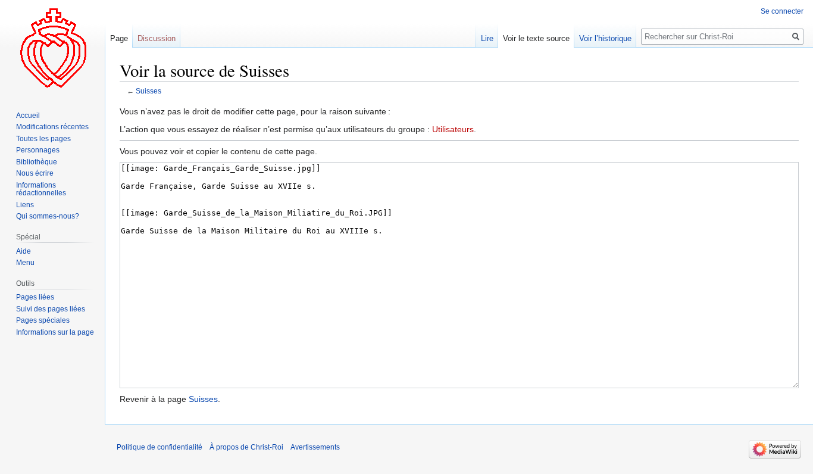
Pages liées (35, 297)
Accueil (28, 115)
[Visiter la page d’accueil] (52, 47)
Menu (25, 262)
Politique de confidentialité (159, 447)
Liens (25, 205)
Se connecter (782, 11)
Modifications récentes (52, 127)
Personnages (38, 150)
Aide (23, 251)
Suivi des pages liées (50, 309)
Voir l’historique (605, 38)
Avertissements (315, 447)
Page (119, 38)
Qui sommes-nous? (47, 216)
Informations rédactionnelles (41, 189)
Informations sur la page (55, 332)
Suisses (148, 91)
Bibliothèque (36, 162)
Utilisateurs (453, 129)
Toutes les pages (43, 139)
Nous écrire (35, 173)
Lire (487, 38)
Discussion (156, 38)
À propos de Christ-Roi (246, 447)
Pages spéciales (43, 320)
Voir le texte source (536, 38)
